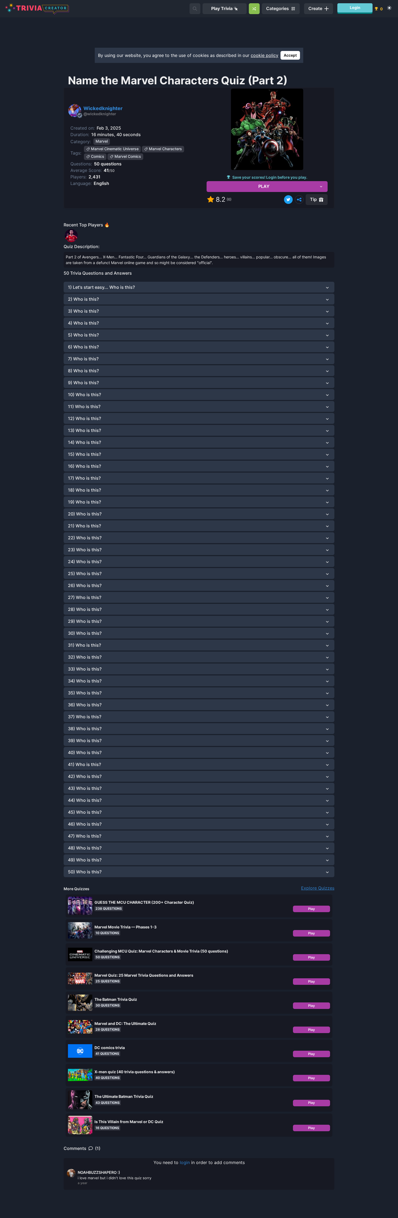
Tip (313, 199)
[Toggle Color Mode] (389, 7)
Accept (290, 55)
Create (315, 8)
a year (82, 1183)
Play (311, 909)
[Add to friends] (195, 8)
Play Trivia (222, 8)
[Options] (299, 199)
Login (355, 7)
